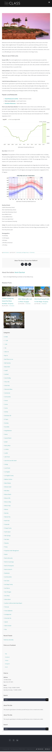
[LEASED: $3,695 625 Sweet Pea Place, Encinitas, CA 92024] (10, 287)
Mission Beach (7, 494)
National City (7, 517)
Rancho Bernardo (8, 558)
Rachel (5, 554)
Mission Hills (7, 498)
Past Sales (6, 539)
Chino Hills (6, 381)
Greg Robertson (8, 430)
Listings (6, 464)
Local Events (7, 468)
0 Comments (11, 305)
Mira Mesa (6, 490)
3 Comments (32, 252)
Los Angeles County (8, 475)
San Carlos (6, 580)
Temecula (6, 607)
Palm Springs (7, 535)
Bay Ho (6, 355)
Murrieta (6, 513)
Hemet (6, 434)
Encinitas (6, 423)
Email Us (48, 749)
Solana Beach (7, 599)
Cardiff (6, 370)
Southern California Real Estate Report (13, 603)
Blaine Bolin (7, 366)
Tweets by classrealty (8, 639)
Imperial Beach (7, 438)
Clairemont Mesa (8, 389)
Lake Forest (7, 456)
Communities (18, 252)
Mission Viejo (7, 505)
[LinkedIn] (17, 740)
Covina (6, 408)
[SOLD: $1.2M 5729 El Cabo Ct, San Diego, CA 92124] (42, 287)
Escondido (6, 426)
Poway (6, 547)
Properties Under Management (11, 550)
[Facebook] (9, 740)
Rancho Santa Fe (8, 569)
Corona (6, 404)
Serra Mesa (7, 595)
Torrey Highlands (8, 610)
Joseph (6, 441)
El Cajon (6, 419)
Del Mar (6, 411)
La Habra (6, 449)
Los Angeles (7, 471)
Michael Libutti (7, 487)
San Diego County (25, 252)
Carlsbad (6, 374)
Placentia (6, 543)
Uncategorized (7, 614)
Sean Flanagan (7, 592)
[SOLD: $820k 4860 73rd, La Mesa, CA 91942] (26, 287)
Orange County (7, 528)
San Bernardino (8, 577)
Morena (6, 509)
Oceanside (6, 524)
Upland (6, 622)
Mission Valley (7, 502)
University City (7, 618)
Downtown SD (7, 415)
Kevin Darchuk (6, 252)
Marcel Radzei (7, 483)
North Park (6, 520)
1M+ (5, 348)
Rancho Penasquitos (9, 565)
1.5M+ (5, 344)
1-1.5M (6, 340)
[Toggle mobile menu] (49, 2)
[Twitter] (13, 740)
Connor (6, 400)
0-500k (6, 336)
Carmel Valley (7, 378)
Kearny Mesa (7, 445)
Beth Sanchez (7, 363)
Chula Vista (7, 385)
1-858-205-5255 (40, 749)
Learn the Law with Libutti (10, 460)
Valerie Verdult (7, 625)
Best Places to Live (8, 359)
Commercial (7, 393)
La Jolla (6, 453)
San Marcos (7, 588)
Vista (5, 629)
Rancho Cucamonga (9, 562)
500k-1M (6, 351)
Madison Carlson (8, 479)
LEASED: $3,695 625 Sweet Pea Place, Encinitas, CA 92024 (8, 301)
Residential (6, 573)
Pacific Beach (7, 532)
